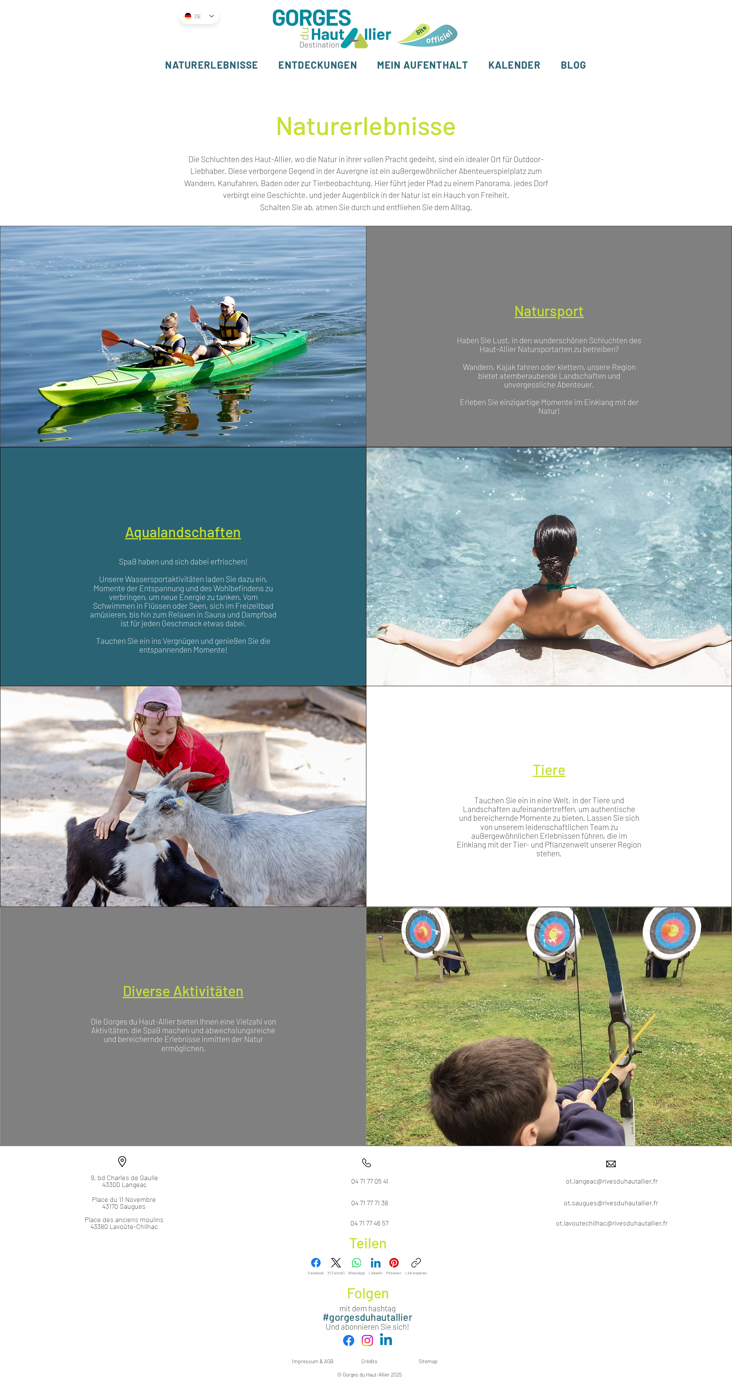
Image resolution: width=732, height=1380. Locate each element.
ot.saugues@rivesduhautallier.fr (611, 1202)
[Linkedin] (386, 1340)
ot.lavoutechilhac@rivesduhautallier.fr (612, 1223)
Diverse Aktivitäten (183, 990)
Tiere (549, 769)
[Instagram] (367, 1340)
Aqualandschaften (183, 531)
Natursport (549, 310)
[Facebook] (348, 1340)
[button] (212, 64)
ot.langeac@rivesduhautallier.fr (612, 1181)
